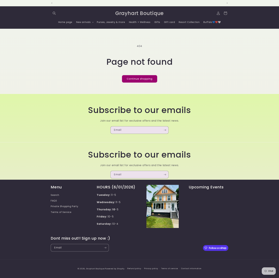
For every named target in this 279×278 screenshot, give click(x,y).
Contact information (191, 268)
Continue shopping (139, 78)
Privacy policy (151, 268)
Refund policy (134, 268)
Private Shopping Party (64, 206)
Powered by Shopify (114, 268)
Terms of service (169, 268)
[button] (54, 13)
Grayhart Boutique (95, 268)
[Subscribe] (164, 130)
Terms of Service (61, 212)
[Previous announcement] (51, 3)
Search (55, 195)
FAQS (54, 200)
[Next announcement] (227, 3)
